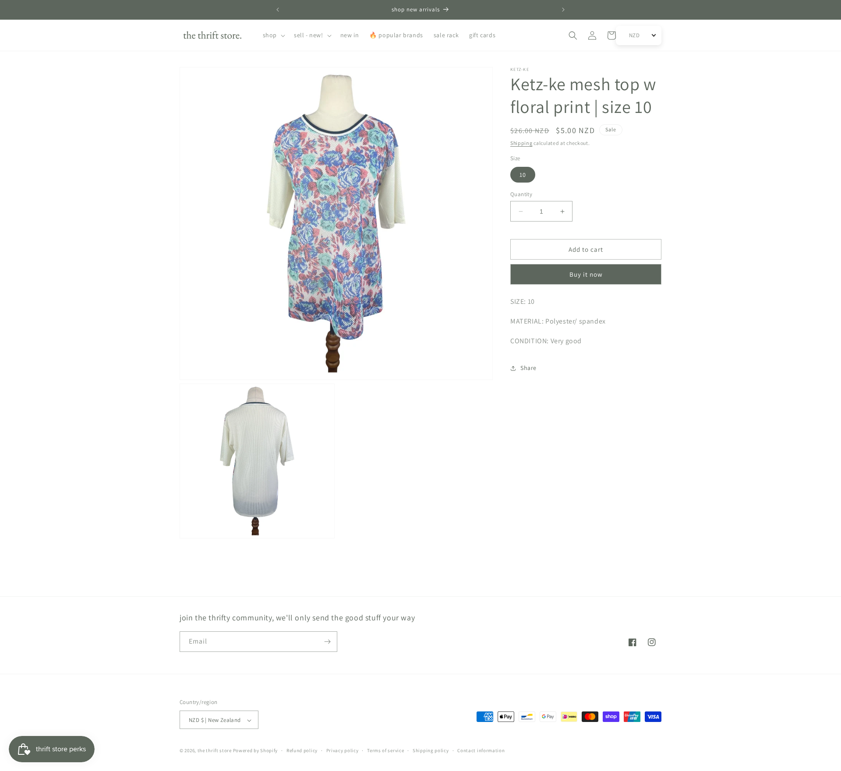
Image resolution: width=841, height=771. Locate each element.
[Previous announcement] (277, 9)
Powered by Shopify (255, 751)
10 (522, 175)
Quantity (521, 194)
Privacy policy (342, 750)
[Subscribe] (327, 641)
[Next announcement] (563, 9)
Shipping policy (431, 750)
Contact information (481, 750)
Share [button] (528, 368)
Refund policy (302, 750)
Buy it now (586, 275)
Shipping (521, 143)
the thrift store (215, 751)
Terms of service (385, 750)
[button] (273, 35)
